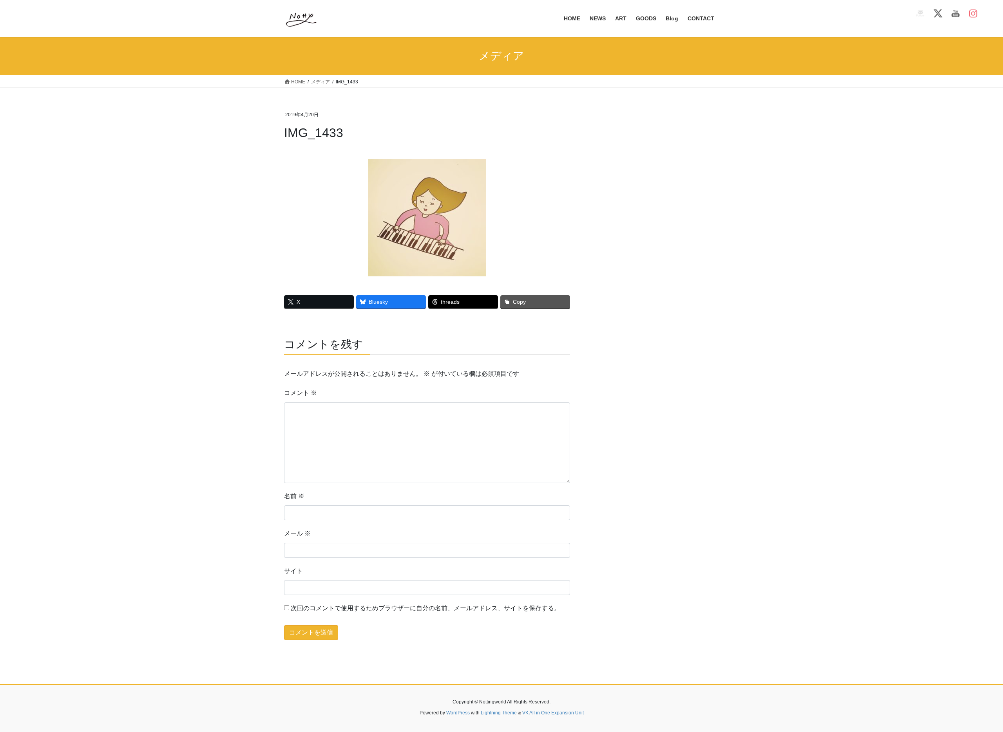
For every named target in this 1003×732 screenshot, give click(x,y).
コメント (300, 392)
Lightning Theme (499, 713)
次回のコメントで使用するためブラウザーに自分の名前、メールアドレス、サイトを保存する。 (425, 608)
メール (297, 533)
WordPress (458, 713)
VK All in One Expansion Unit (553, 713)
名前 (294, 496)
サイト (293, 571)
